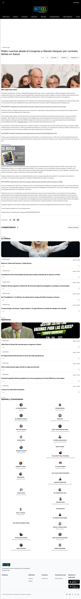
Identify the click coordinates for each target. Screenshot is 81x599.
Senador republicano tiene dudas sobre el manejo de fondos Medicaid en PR (33, 133)
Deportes (43, 16)
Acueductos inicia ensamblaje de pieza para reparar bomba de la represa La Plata (30, 274)
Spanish (30, 578)
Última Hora (6, 16)
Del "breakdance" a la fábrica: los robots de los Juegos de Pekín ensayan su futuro (30, 297)
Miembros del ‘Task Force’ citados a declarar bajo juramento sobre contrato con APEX (36, 181)
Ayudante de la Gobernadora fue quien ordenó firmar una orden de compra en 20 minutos (38, 106)
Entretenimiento (54, 16)
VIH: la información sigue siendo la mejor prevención (20, 367)
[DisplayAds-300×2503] (40, 156)
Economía (24, 16)
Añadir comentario (73, 227)
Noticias (15, 16)
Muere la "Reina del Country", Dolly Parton (16, 263)
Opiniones (34, 16)
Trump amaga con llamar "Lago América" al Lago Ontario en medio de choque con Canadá (33, 308)
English (30, 581)
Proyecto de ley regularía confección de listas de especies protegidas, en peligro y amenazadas (35, 286)
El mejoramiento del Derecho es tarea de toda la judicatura (22, 355)
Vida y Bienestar (67, 16)
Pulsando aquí (22, 122)
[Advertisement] (40, 31)
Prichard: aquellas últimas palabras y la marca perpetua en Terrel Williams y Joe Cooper (33, 378)
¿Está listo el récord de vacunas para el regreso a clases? (21, 344)
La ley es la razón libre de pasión (12, 389)
